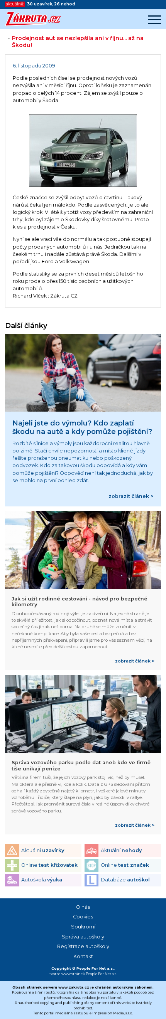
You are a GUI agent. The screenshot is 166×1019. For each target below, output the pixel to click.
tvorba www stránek (67, 974)
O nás (83, 907)
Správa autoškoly (83, 937)
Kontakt (83, 956)
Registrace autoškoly (83, 946)
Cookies (83, 917)
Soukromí (83, 927)
